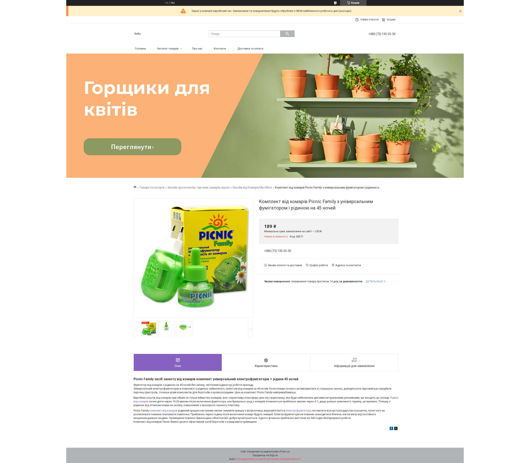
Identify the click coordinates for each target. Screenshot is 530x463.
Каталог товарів (167, 48)
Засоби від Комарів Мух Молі (252, 187)
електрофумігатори (298, 410)
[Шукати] (287, 33)
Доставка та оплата (250, 48)
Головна (140, 48)
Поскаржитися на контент (252, 459)
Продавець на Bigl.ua (265, 455)
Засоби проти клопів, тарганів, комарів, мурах (198, 187)
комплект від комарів (163, 410)
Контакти (220, 48)
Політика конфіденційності (285, 459)
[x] (396, 429)
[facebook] (391, 429)
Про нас (197, 48)
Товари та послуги (151, 187)
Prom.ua (285, 451)
